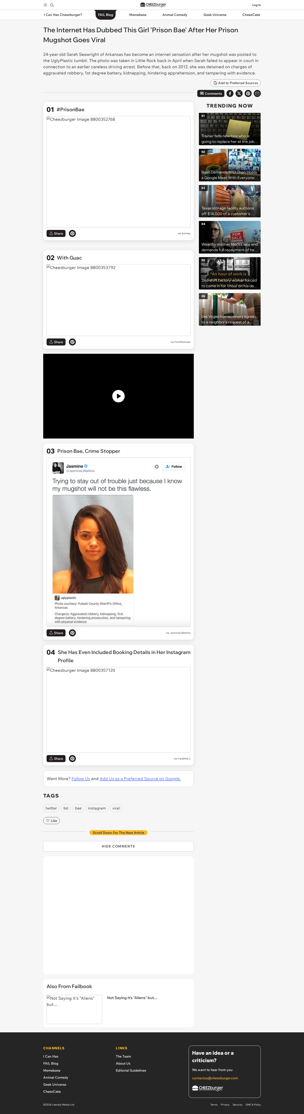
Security (237, 1104)
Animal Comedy (55, 1077)
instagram (97, 808)
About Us (123, 1063)
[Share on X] (239, 93)
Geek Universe (54, 1084)
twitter (51, 808)
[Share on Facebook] (229, 93)
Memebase (51, 1070)
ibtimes (186, 233)
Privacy (225, 1104)
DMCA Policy (253, 1104)
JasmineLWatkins (180, 632)
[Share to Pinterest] (248, 93)
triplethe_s (184, 758)
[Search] (52, 5)
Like (54, 821)
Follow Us (81, 778)
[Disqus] (118, 917)
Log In (256, 5)
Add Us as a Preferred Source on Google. (140, 778)
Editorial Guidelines (131, 1070)
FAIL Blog (50, 1063)
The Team (123, 1056)
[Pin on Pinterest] (72, 233)
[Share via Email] (257, 93)
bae (78, 808)
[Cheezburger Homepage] (153, 5)
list (65, 808)
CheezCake (52, 1091)
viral (116, 808)
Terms (214, 1104)
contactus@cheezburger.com (215, 1078)
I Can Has (50, 1056)
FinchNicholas (182, 341)
